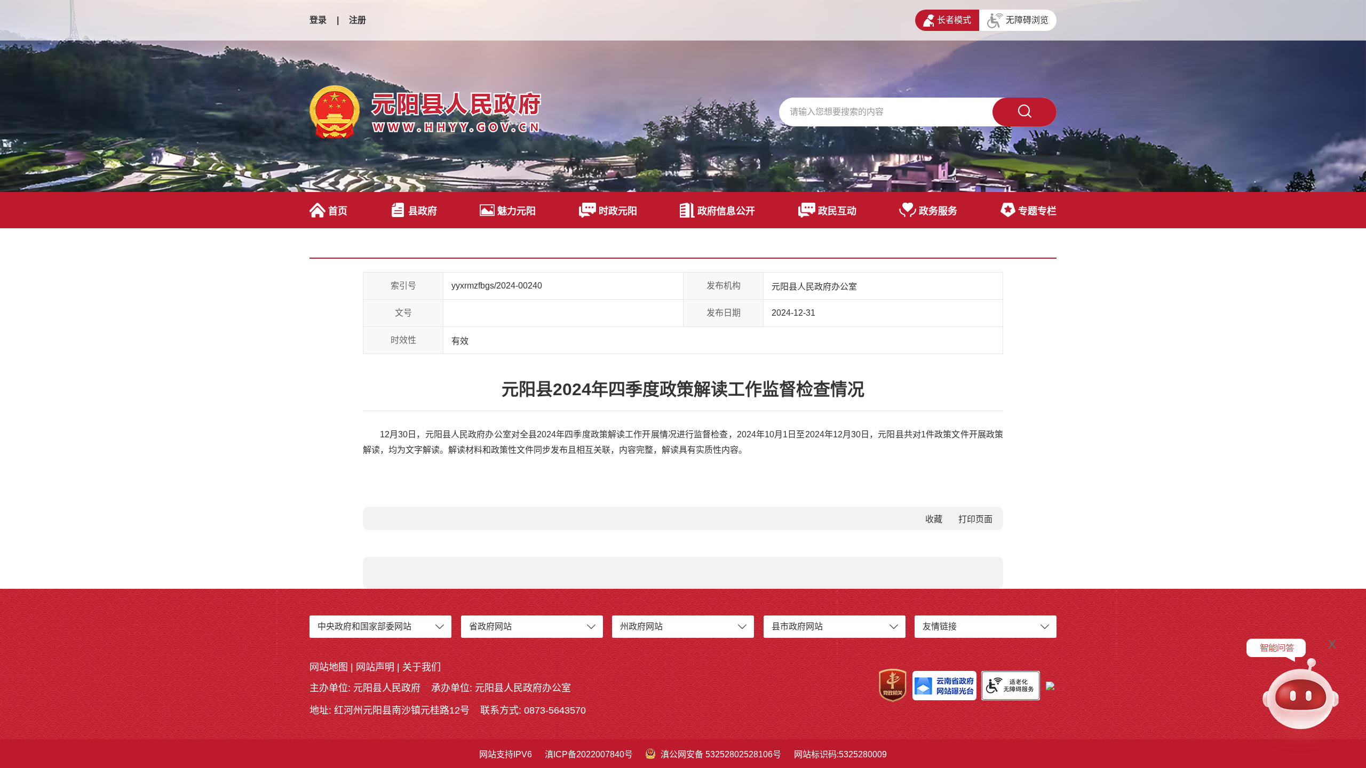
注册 (357, 20)
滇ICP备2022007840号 (589, 754)
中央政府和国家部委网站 (364, 626)
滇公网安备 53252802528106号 (721, 754)
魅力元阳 (516, 211)
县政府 (422, 211)
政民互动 (837, 211)
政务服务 (938, 211)
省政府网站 (490, 626)
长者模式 (954, 20)
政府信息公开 (726, 211)
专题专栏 (1037, 211)
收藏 (933, 519)
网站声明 (375, 667)
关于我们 (421, 667)
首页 (337, 211)
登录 (318, 20)
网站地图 (328, 667)
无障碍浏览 (1027, 20)
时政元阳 (618, 211)
